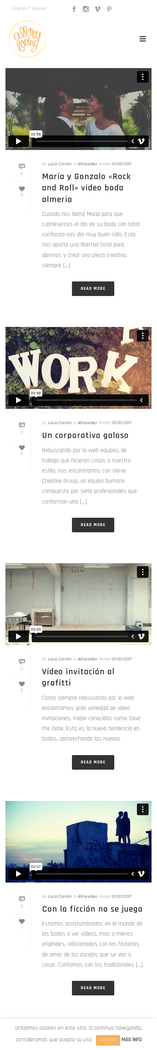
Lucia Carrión (59, 164)
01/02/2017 (121, 423)
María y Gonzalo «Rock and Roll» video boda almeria (86, 188)
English (19, 8)
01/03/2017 (121, 164)
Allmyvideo (87, 164)
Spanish (39, 8)
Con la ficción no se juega (92, 909)
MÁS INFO (132, 1039)
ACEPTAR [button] (108, 1040)
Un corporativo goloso (85, 435)
